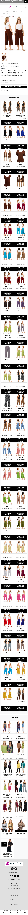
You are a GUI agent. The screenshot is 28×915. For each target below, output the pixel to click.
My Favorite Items (20, 4)
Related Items (17, 16)
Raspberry (7, 604)
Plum (21, 579)
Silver (7, 652)
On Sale (17, 914)
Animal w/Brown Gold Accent (7, 116)
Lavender (21, 335)
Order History (9, 4)
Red (7, 628)
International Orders (14, 888)
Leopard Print (21, 408)
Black (7, 139)
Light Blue (20, 433)
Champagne (20, 262)
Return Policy (14, 885)
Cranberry (7, 286)
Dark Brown (7, 310)
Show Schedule (14, 902)
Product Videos (14, 899)
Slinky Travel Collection (11, 90)
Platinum (7, 579)
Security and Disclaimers (14, 907)
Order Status (14, 883)
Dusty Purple (20, 310)
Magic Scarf (15, 910)
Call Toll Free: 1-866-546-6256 (13, 1)
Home (4, 11)
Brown (7, 164)
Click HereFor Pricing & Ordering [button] (7, 122)
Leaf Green (20, 359)
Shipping (14, 890)
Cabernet (21, 213)
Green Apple (7, 335)
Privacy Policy (14, 904)
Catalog (9, 11)
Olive (7, 530)
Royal (21, 628)
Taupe (20, 652)
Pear (7, 555)
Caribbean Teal (21, 237)
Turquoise (7, 677)
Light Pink (21, 457)
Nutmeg (20, 506)
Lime (21, 481)
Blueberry (21, 139)
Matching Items (9, 16)
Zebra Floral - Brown (20, 701)
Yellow (20, 677)
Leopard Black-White (20, 384)
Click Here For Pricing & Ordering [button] (14, 86)
